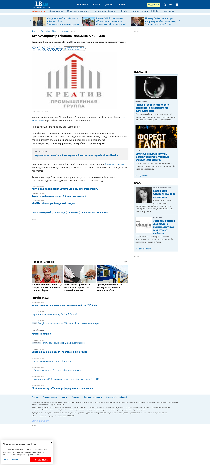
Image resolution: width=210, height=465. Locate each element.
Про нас (35, 397)
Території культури (139, 10)
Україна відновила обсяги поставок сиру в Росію (59, 351)
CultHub (123, 10)
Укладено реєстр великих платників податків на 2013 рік (64, 305)
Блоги (96, 4)
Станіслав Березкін (115, 164)
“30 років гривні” (56, 10)
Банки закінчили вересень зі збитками (51, 361)
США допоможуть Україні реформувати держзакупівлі (62, 388)
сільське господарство (95, 212)
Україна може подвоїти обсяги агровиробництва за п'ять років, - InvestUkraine (76, 155)
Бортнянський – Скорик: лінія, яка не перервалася (164, 194)
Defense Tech (38, 10)
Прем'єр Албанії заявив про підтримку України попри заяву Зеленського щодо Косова (160, 21)
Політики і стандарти (93, 397)
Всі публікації (142, 175)
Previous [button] (30, 21)
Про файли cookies (10, 460)
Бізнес (54, 31)
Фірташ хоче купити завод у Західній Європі (54, 314)
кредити (74, 212)
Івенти (64, 397)
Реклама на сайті (50, 397)
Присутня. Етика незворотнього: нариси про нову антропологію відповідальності (152, 107)
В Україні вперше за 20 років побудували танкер (56, 370)
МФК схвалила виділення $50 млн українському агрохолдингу (65, 188)
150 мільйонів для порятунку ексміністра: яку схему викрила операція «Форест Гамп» (152, 156)
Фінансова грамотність (78, 10)
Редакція (75, 397)
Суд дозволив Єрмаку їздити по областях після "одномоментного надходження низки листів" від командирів (63, 23)
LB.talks (155, 10)
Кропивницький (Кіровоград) (49, 212)
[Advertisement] (80, 238)
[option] (56, 21)
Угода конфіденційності (116, 397)
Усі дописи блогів (143, 248)
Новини (81, 4)
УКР (171, 4)
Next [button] (179, 21)
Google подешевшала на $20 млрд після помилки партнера (66, 323)
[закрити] (51, 442)
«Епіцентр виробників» (104, 10)
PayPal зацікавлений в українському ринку (59, 342)
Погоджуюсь (41, 460)
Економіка (45, 31)
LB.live (121, 4)
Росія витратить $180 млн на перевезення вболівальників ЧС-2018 (65, 379)
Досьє (109, 4)
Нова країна (168, 10)
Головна (35, 31)
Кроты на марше (41, 333)
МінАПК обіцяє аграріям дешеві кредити (53, 203)
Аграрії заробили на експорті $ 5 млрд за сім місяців (59, 196)
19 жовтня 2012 (65, 31)
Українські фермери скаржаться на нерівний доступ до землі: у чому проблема (164, 227)
